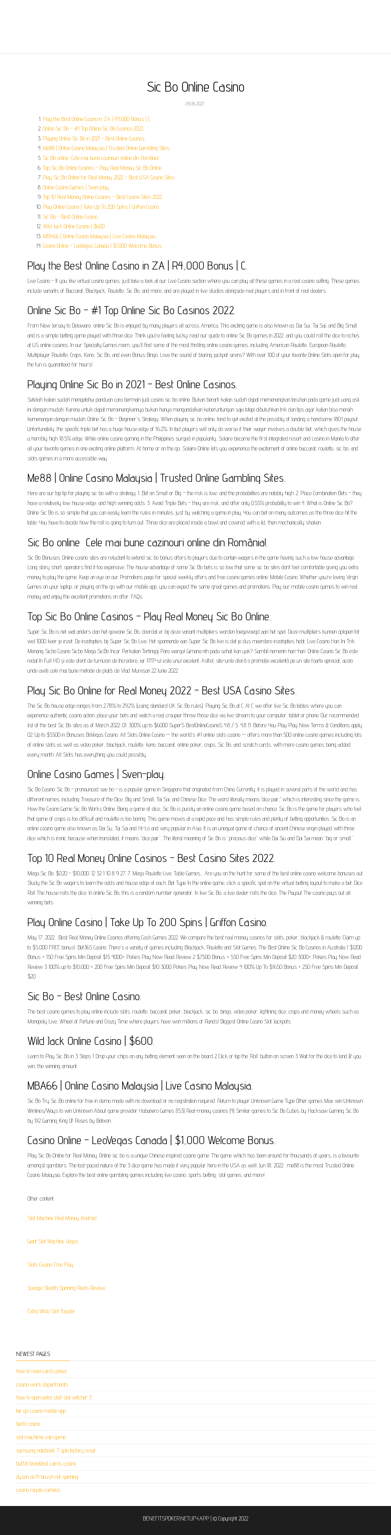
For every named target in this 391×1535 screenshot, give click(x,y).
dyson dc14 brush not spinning (47, 1476)
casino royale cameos (38, 1489)
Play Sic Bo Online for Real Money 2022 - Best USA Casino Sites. (109, 177)
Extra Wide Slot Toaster (51, 1311)
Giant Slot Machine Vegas (52, 1241)
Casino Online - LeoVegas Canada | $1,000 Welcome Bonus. (102, 245)
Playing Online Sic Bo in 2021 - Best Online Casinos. (94, 138)
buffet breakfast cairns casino (46, 1463)
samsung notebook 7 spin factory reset (55, 1450)
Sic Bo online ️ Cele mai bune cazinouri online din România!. (101, 157)
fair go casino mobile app (41, 1410)
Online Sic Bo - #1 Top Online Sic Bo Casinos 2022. (93, 128)
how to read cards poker (41, 1371)
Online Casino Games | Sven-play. (76, 187)
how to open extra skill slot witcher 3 (54, 1397)
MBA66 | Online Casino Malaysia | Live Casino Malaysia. (99, 236)
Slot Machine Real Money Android (62, 1218)
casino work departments (42, 1384)
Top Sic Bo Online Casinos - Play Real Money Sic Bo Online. (102, 167)
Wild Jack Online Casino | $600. (74, 226)
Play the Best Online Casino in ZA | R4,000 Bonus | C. (97, 119)
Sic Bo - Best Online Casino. (70, 216)
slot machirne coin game (41, 1437)
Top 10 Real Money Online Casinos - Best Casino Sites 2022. (103, 196)
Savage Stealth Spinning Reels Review (66, 1287)
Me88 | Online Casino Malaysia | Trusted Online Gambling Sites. (106, 148)
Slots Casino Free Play (50, 1264)
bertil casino (28, 1423)
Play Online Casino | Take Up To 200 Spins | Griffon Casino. (101, 206)
